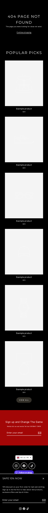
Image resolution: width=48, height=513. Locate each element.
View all (24, 400)
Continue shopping (24, 32)
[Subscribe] (44, 500)
